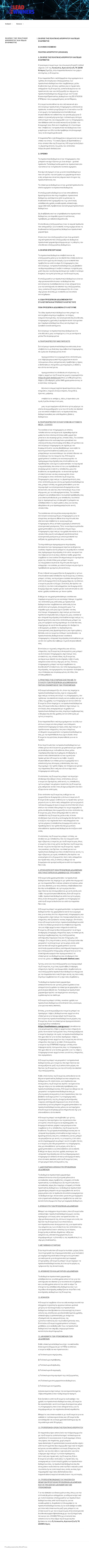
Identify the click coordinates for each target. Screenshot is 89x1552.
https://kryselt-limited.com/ (49, 378)
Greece (19, 24)
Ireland (8, 24)
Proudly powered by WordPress (16, 1547)
